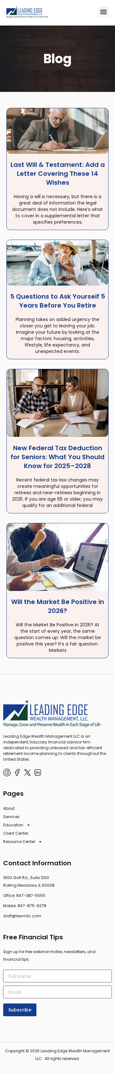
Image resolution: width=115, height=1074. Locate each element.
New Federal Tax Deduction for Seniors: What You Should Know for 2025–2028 (57, 457)
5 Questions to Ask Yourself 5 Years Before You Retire (57, 301)
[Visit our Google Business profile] (7, 772)
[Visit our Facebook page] (17, 772)
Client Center (15, 833)
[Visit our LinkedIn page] (38, 772)
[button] (103, 11)
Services (11, 816)
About (9, 808)
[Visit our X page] (27, 772)
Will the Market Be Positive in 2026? (57, 606)
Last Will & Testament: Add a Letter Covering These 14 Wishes (58, 173)
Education (13, 825)
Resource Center (19, 841)
